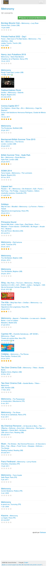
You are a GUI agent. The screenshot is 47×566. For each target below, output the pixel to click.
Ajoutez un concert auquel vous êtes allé (12, 564)
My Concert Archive (6, 2)
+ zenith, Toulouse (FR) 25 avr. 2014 (11, 244)
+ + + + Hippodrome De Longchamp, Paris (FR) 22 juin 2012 (21, 305)
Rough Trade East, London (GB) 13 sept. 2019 (12, 72)
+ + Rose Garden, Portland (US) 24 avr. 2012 (15, 356)
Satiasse (43, 532)
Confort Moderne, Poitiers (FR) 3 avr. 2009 (12, 491)
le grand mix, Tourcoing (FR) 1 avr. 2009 (11, 504)
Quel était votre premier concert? (33, 564)
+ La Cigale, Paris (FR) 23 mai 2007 (9, 518)
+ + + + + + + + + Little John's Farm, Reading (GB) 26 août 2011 (23, 430)
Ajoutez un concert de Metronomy (32, 18)
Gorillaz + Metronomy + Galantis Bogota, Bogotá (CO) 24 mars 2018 (12, 93)
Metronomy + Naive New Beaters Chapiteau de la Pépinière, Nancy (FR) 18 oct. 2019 (14, 57)
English (26, 562)
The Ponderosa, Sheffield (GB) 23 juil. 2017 (11, 128)
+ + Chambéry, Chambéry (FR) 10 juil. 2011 (18, 464)
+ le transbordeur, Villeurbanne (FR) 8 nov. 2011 (13, 401)
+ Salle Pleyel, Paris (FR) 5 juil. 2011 (11, 477)
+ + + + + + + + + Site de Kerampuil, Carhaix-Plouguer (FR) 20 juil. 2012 (23, 286)
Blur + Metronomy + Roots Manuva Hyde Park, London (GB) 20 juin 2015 (15, 158)
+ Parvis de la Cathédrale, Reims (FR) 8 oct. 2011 (13, 414)
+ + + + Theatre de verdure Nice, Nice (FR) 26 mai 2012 (20, 337)
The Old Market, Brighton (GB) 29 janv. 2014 (11, 258)
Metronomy (7, 8)
